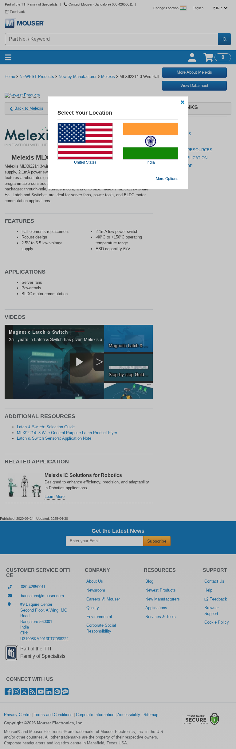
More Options (167, 179)
